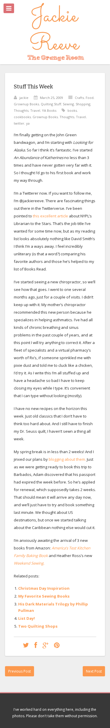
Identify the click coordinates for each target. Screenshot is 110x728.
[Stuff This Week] (26, 645)
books (72, 110)
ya (28, 123)
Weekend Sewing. (29, 563)
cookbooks (22, 117)
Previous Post (19, 671)
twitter (19, 123)
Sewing (68, 104)
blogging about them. (68, 459)
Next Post (94, 671)
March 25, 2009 (51, 97)
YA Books (49, 110)
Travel (35, 110)
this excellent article (51, 216)
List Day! (26, 618)
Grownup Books (26, 104)
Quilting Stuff (51, 104)
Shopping (83, 104)
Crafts (79, 97)
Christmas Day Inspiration (44, 588)
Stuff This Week (33, 86)
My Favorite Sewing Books (44, 596)
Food (90, 97)
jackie (23, 97)
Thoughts (21, 110)
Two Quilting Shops (37, 626)
